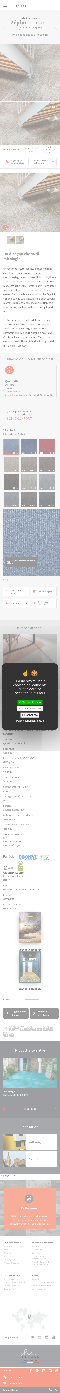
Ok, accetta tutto (31, 702)
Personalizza (30, 715)
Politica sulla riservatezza (30, 720)
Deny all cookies (31, 708)
